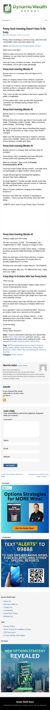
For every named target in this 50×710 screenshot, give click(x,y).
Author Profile (22, 365)
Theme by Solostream (40, 705)
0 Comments (26, 35)
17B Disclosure (9, 632)
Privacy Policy (9, 626)
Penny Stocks (17, 355)
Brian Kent (6, 35)
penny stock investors (23, 347)
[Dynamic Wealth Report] (25, 14)
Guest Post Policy (10, 613)
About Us (7, 601)
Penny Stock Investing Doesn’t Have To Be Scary (24, 30)
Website (7, 457)
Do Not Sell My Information (14, 635)
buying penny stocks (21, 345)
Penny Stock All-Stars (17, 337)
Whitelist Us (8, 616)
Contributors (8, 610)
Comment (8, 419)
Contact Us (7, 607)
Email (6, 448)
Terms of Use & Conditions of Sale (17, 629)
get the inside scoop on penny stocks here (23, 341)
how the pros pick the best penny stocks (25, 46)
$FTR (10, 345)
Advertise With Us (10, 604)
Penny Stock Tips (19, 350)
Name (6, 440)
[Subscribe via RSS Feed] (4, 399)
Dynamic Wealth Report (25, 702)
